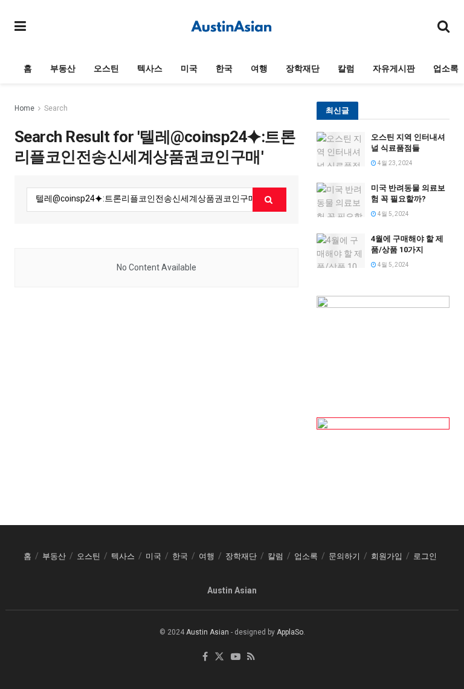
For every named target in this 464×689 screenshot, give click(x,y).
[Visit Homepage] (232, 27)
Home (24, 108)
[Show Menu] (20, 26)
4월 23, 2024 (394, 163)
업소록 (446, 68)
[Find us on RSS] (251, 657)
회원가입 (386, 556)
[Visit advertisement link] (383, 344)
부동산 (63, 68)
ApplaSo (290, 632)
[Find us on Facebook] (205, 657)
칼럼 (346, 68)
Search (56, 108)
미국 (189, 68)
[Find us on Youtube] (235, 657)
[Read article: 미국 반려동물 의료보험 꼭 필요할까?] (341, 200)
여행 (259, 68)
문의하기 (344, 556)
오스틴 (106, 68)
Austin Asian (207, 632)
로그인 (425, 556)
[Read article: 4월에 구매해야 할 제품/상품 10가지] (341, 250)
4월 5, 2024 (392, 214)
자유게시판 (394, 68)
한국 (224, 68)
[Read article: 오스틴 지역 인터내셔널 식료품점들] (341, 149)
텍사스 (150, 68)
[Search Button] (443, 26)
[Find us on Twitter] (219, 657)
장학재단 (303, 68)
